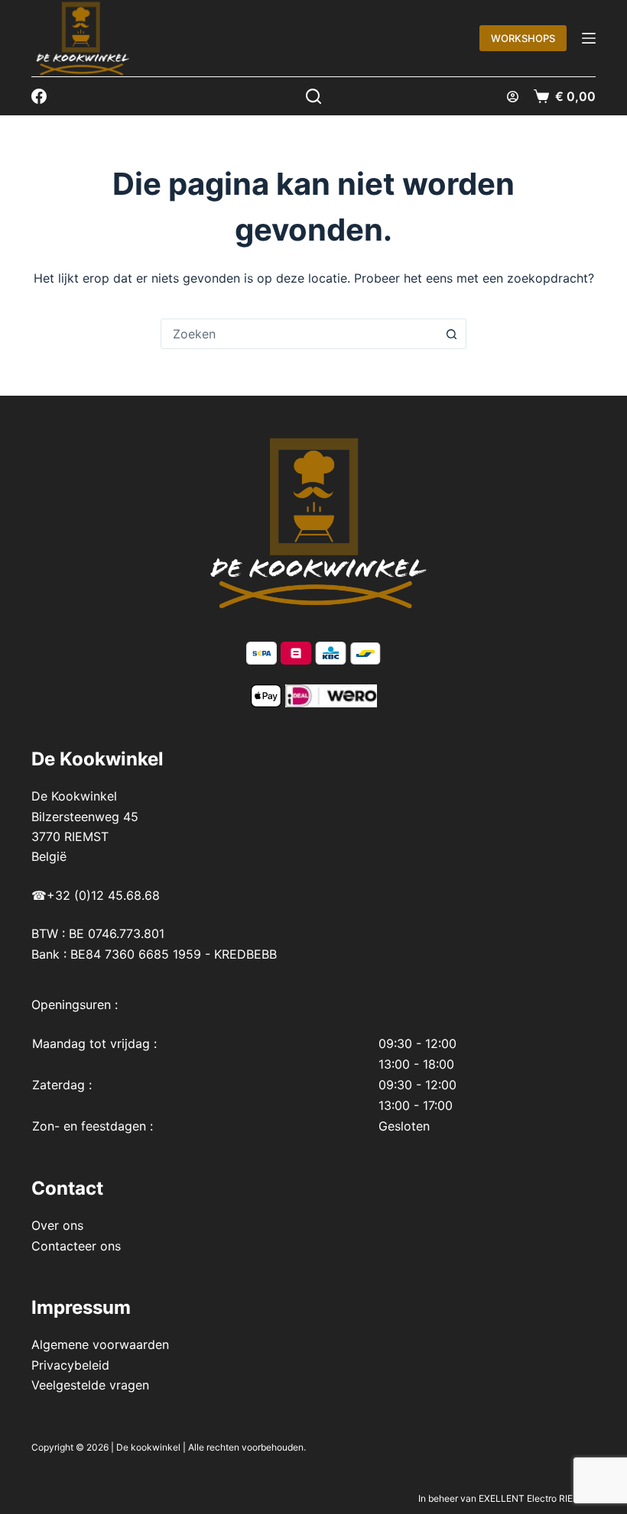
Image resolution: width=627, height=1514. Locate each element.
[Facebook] (39, 96)
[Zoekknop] (451, 333)
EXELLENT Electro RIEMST (536, 1498)
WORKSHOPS (523, 38)
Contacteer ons (76, 1246)
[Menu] (589, 38)
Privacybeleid (70, 1365)
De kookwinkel (148, 1447)
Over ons (57, 1225)
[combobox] (299, 334)
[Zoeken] (313, 96)
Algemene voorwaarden (100, 1344)
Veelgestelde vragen (90, 1385)
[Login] (512, 96)
